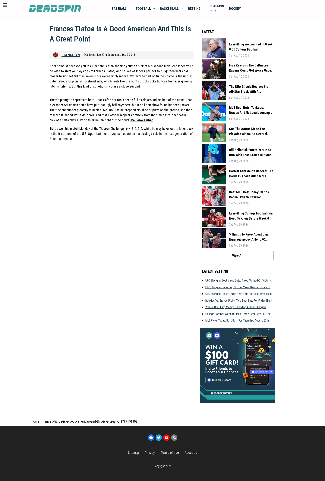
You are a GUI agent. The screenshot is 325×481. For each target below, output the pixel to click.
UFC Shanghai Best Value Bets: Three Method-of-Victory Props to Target (238, 281)
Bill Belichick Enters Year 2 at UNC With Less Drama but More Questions (251, 152)
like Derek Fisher (141, 120)
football (143, 9)
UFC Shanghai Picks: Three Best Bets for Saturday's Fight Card (238, 294)
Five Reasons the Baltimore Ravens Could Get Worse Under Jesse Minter (250, 68)
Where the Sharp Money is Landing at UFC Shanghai (235, 307)
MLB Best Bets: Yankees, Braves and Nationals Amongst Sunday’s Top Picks (251, 110)
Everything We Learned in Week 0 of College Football (251, 46)
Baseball (119, 9)
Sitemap (133, 453)
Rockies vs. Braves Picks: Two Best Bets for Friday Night (238, 300)
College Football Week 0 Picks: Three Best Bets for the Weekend (238, 314)
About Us (191, 453)
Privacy (150, 453)
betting (194, 9)
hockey (235, 9)
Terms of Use (170, 453)
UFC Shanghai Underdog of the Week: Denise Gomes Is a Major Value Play (238, 287)
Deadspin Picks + (217, 8)
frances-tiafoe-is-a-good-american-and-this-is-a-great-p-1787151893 (90, 421)
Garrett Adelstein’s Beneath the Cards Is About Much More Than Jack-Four (251, 174)
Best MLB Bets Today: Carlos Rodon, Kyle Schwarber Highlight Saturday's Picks (249, 195)
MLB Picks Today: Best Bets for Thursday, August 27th (237, 320)
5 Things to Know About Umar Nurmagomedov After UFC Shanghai (249, 237)
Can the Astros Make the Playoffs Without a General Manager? (248, 131)
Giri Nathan (71, 55)
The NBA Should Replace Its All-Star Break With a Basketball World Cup (248, 89)
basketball (169, 9)
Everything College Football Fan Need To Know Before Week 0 (251, 215)
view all (237, 255)
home (35, 421)
